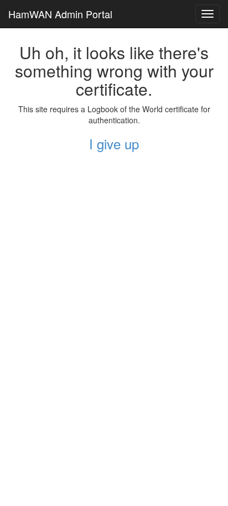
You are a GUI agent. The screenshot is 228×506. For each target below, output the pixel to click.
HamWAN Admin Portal (60, 14)
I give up (114, 143)
